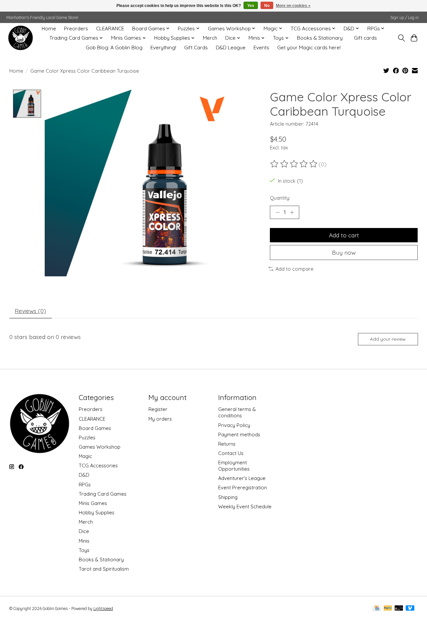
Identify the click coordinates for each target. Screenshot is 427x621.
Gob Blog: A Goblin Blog (114, 47)
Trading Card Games (102, 494)
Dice (84, 531)
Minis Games (93, 503)
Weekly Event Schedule (245, 506)
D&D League (231, 47)
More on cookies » (293, 5)
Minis (84, 541)
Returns (227, 444)
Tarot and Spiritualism (104, 569)
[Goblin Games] (20, 37)
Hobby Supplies (96, 512)
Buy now (344, 252)
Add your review (388, 339)
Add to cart (344, 235)
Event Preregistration (242, 487)
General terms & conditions (237, 412)
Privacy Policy (234, 425)
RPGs (85, 484)
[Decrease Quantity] (277, 212)
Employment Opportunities (234, 465)
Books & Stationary (320, 38)
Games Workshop (99, 447)
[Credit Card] (377, 608)
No (267, 5)
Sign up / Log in (404, 17)
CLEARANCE (110, 28)
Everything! (163, 47)
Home (49, 28)
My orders (160, 419)
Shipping (228, 497)
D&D (84, 475)
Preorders (76, 28)
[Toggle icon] (401, 38)
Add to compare (295, 269)
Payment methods (239, 434)
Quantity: (280, 198)
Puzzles (87, 437)
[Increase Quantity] (292, 212)
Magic (85, 456)
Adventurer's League (242, 478)
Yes (250, 5)
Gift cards (365, 38)
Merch (210, 38)
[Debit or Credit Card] (399, 608)
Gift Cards (196, 47)
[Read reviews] (294, 164)
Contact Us (231, 453)
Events (261, 47)
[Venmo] (410, 608)
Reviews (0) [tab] (30, 310)
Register (157, 409)
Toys (84, 550)
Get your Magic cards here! (309, 47)
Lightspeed (103, 608)
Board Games (95, 428)
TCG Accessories (98, 465)
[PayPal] (388, 608)
